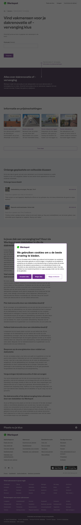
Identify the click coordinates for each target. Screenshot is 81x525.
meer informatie (46, 269)
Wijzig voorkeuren (53, 277)
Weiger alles (38, 277)
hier (62, 267)
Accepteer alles (24, 277)
